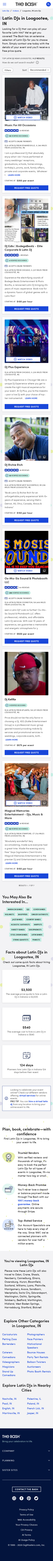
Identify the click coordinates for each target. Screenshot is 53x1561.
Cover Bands (39, 909)
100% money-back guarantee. (28, 1202)
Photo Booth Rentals (39, 1371)
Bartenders (8, 1344)
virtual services (27, 1095)
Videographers (11, 1362)
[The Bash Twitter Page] (36, 1498)
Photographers (36, 1334)
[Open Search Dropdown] (48, 4)
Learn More (14, 175)
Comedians (9, 1357)
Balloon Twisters (36, 1362)
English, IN (8, 1408)
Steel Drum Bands (19, 935)
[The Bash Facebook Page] (21, 1498)
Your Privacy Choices (26, 1524)
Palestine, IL (34, 1398)
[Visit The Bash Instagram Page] (14, 1498)
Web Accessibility (26, 1519)
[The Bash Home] (27, 4)
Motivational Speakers (34, 1345)
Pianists (36, 940)
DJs (28, 909)
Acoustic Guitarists (20, 924)
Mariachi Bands (15, 909)
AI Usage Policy (26, 1539)
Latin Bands (37, 935)
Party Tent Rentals (37, 1357)
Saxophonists (35, 929)
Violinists (9, 914)
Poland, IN (33, 1403)
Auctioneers (34, 1366)
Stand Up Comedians (9, 1373)
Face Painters (35, 1339)
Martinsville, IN (11, 1413)
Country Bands (33, 919)
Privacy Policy (26, 1509)
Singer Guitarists (40, 914)
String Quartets (21, 940)
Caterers (7, 1352)
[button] (26, 1451)
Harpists (38, 924)
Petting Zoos (9, 1339)
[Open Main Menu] (4, 4)
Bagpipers (23, 914)
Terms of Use (26, 1514)
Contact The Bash (26, 1489)
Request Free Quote (26, 187)
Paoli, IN (7, 1403)
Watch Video (25, 117)
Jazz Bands (17, 919)
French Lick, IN (35, 1408)
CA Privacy (26, 1529)
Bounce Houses (36, 1352)
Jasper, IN (32, 1413)
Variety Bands (18, 929)
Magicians (8, 1366)
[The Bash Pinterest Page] (29, 1498)
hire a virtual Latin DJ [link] (29, 1103)
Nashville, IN (9, 1398)
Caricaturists (9, 1334)
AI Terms (26, 1534)
